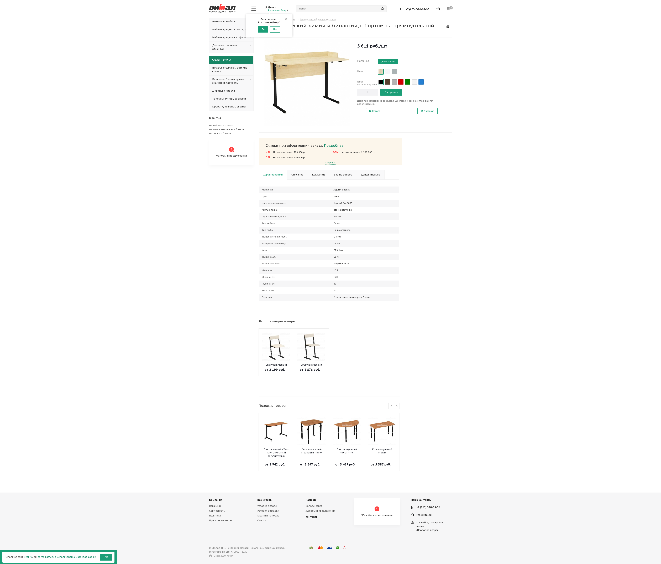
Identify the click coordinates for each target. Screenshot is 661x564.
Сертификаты (217, 510)
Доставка (428, 111)
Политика (215, 515)
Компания (215, 499)
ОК (106, 557)
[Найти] (382, 8)
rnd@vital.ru (424, 514)
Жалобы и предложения (320, 510)
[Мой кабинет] (438, 9)
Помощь (311, 499)
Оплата (375, 111)
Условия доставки (268, 510)
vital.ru (28, 556)
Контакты (312, 516)
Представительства (220, 520)
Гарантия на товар (268, 515)
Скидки (261, 520)
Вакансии (215, 506)
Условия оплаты (267, 506)
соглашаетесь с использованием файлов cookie (67, 556)
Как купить (264, 499)
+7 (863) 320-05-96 (417, 9)
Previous (391, 406)
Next (397, 406)
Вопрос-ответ (314, 506)
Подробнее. (334, 145)
